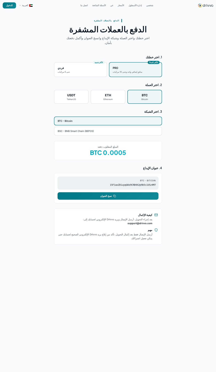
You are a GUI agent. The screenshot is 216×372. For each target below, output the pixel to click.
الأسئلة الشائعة (99, 5)
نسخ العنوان (106, 195)
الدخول (9, 5)
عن (111, 5)
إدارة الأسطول (135, 5)
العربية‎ (25, 5)
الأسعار (121, 5)
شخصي (149, 5)
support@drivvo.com (140, 223)
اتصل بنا (84, 5)
